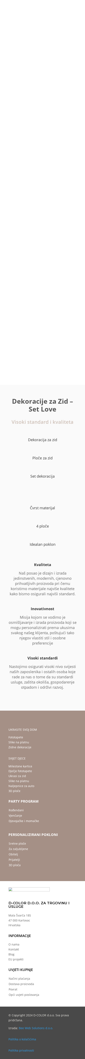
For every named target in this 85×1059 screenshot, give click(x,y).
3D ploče (14, 791)
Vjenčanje (15, 815)
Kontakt (13, 949)
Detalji (33, 310)
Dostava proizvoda (21, 984)
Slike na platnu (18, 742)
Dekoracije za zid (24, 55)
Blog (11, 954)
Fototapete (15, 737)
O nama (13, 944)
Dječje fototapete (20, 771)
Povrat (13, 989)
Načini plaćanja (19, 979)
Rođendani (16, 810)
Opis (13, 310)
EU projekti (16, 959)
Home (8, 55)
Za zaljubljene (18, 849)
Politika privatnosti (21, 1050)
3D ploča (15, 865)
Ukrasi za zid (17, 776)
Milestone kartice (20, 766)
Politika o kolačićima (22, 1039)
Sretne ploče (17, 843)
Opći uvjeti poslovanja (24, 995)
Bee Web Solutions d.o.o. (36, 1028)
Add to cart (21, 262)
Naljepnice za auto (21, 786)
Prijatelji (14, 860)
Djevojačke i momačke (24, 821)
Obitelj (13, 854)
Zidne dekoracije (19, 747)
